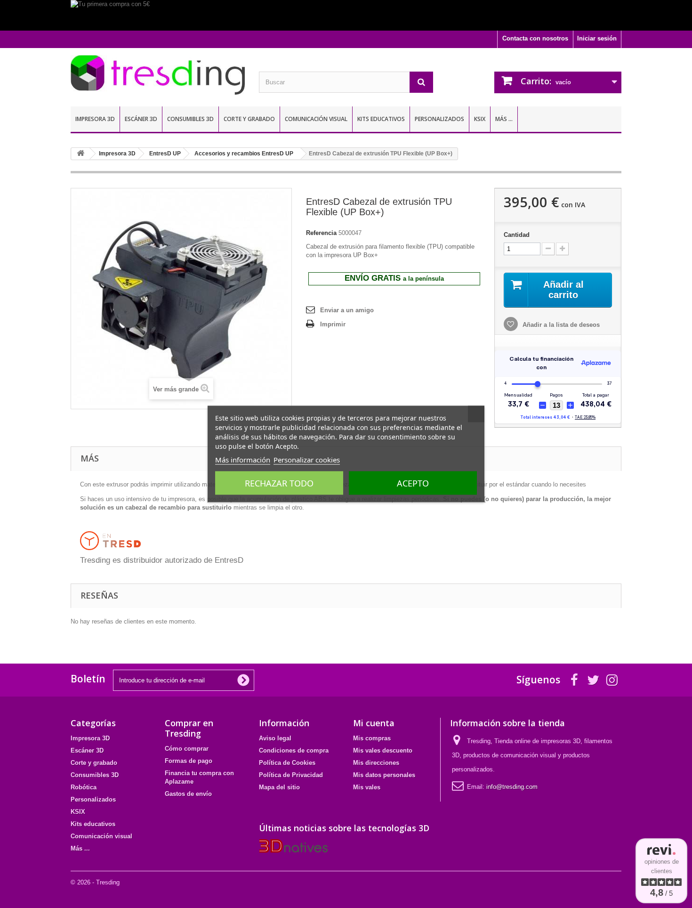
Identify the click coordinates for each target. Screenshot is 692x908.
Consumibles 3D (190, 119)
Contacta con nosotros (535, 38)
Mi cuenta (373, 723)
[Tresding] (158, 75)
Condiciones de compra (294, 750)
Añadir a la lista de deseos (560, 324)
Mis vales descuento (382, 750)
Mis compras (372, 738)
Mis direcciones (376, 762)
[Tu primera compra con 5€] (346, 15)
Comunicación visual (316, 119)
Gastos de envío (188, 793)
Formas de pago (188, 760)
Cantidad (517, 234)
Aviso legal (275, 738)
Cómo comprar (187, 748)
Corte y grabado (249, 119)
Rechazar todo (279, 483)
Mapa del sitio (279, 787)
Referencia (321, 232)
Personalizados (439, 119)
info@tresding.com (512, 786)
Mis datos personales (384, 774)
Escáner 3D (141, 119)
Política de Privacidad (291, 774)
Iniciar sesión (597, 38)
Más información (242, 459)
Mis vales (366, 787)
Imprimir (333, 324)
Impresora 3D (95, 119)
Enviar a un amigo (347, 310)
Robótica (84, 787)
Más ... (504, 119)
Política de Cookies (287, 762)
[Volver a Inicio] (80, 154)
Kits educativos (381, 119)
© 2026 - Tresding (95, 882)
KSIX (479, 119)
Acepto (413, 483)
